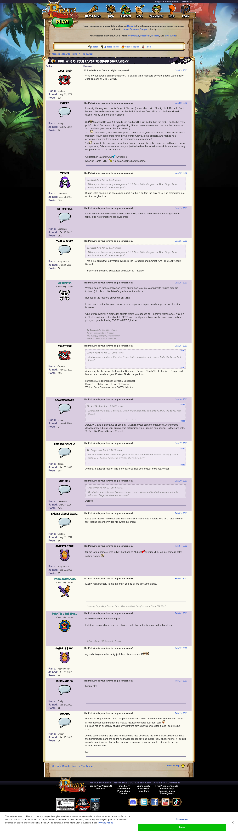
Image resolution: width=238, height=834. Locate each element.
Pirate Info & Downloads (166, 782)
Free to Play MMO (123, 782)
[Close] (232, 822)
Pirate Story (124, 786)
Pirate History (167, 788)
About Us (100, 788)
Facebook (145, 36)
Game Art (123, 793)
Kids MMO (143, 788)
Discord (131, 26)
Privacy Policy (105, 823)
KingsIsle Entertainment (167, 1)
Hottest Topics (132, 46)
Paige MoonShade (65, 579)
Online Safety (143, 786)
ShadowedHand (64, 400)
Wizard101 (187, 1)
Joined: (53, 94)
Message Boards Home (65, 54)
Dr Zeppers (65, 283)
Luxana (65, 714)
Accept (182, 827)
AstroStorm (64, 209)
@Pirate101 (133, 36)
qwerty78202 (65, 546)
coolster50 (65, 71)
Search (94, 46)
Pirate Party (143, 791)
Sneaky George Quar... (64, 514)
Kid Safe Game (143, 782)
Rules (148, 46)
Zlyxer (64, 173)
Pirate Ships (123, 791)
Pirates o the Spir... (64, 614)
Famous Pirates (167, 791)
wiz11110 (64, 481)
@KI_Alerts (170, 36)
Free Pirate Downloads (166, 786)
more (183, 351)
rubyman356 (64, 681)
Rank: (52, 90)
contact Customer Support (135, 29)
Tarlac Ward (64, 241)
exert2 (64, 103)
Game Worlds (123, 788)
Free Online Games (100, 782)
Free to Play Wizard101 (100, 786)
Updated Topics (111, 46)
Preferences (182, 819)
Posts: (52, 97)
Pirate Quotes (167, 793)
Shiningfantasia (64, 444)
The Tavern (87, 54)
